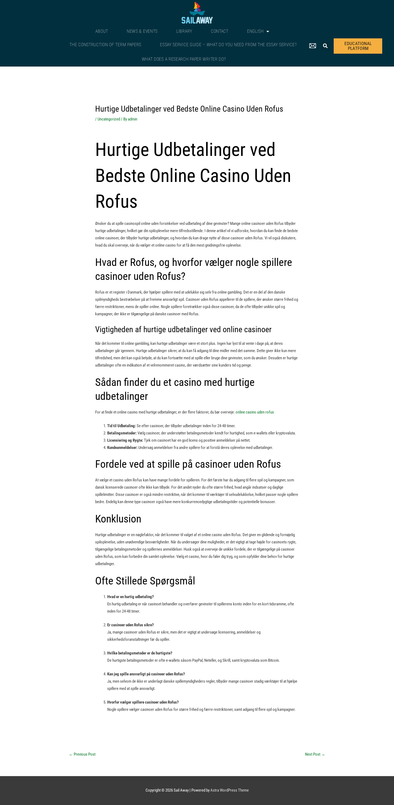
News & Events (142, 31)
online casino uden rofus (255, 412)
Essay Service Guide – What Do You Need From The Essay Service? (228, 44)
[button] (325, 46)
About (101, 31)
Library (184, 31)
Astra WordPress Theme (229, 790)
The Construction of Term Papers (105, 44)
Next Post (315, 754)
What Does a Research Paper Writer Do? (184, 59)
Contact (219, 31)
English (255, 31)
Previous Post (82, 754)
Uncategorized (109, 119)
